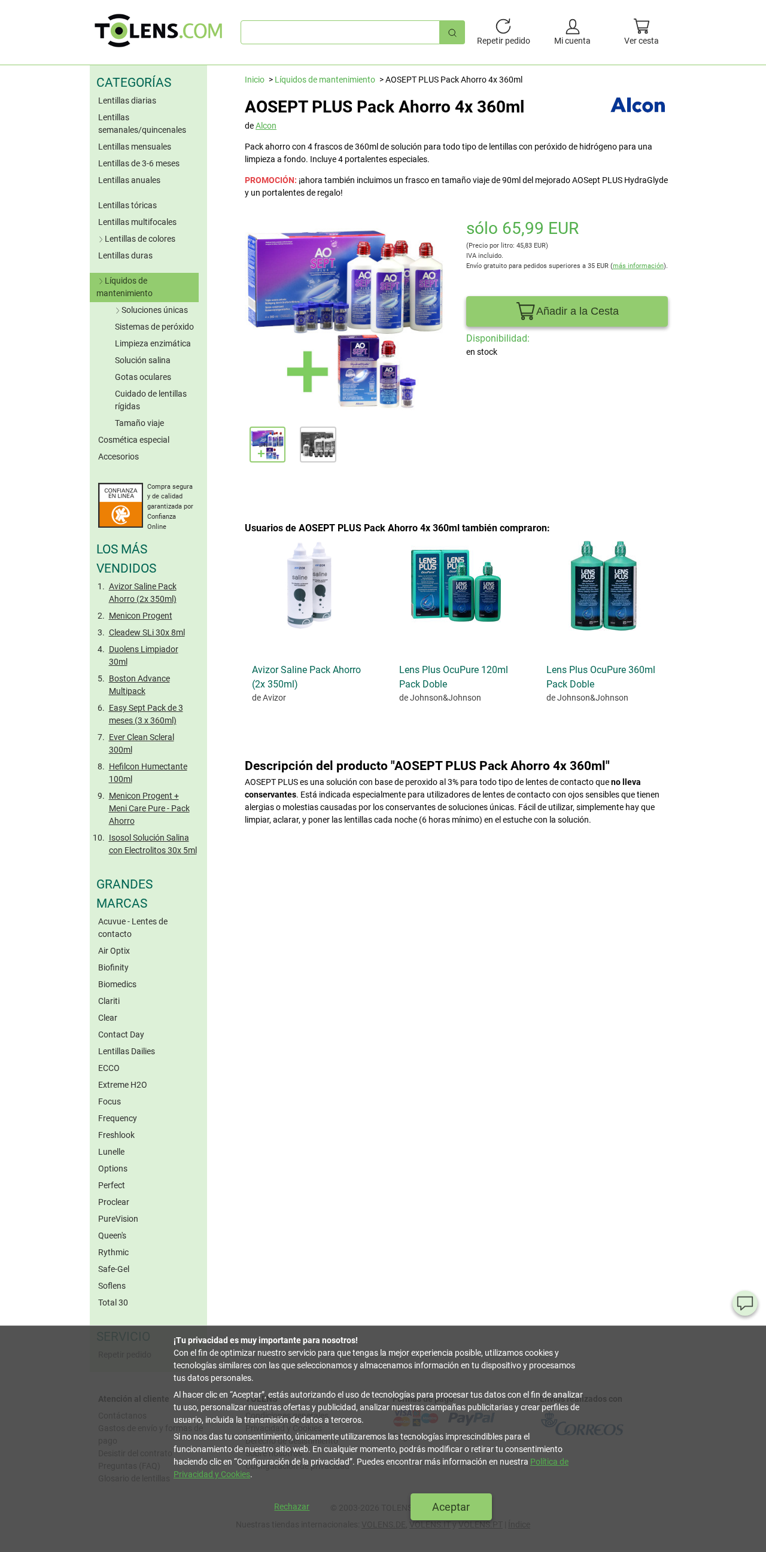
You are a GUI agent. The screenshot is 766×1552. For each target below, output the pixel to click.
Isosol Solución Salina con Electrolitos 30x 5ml (153, 844)
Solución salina (143, 360)
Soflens (112, 1286)
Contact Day (121, 1034)
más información (638, 266)
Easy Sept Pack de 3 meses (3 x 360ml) (146, 714)
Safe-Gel (113, 1269)
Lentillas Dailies (126, 1051)
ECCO (109, 1068)
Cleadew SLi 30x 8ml (147, 632)
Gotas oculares (143, 377)
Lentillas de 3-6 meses (139, 163)
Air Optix (114, 950)
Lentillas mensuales (134, 146)
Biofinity (113, 967)
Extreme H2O (122, 1085)
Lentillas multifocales (137, 222)
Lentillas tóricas (127, 205)
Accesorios (118, 456)
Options (112, 1168)
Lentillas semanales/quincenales (142, 123)
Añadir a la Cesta (577, 311)
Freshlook (116, 1135)
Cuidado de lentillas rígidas (151, 400)
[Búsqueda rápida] (452, 32)
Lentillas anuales (129, 180)
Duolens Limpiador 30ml (143, 655)
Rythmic (113, 1252)
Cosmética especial (133, 440)
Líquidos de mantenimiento (124, 287)
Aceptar (451, 1507)
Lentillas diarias (127, 100)
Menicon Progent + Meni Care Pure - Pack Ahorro (149, 808)
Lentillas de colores (140, 239)
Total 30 (113, 1302)
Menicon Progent (140, 615)
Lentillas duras (125, 255)
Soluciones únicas (154, 310)
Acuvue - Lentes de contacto (133, 928)
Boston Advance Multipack (139, 685)
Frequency (117, 1118)
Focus (109, 1101)
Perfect (111, 1185)
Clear (107, 1018)
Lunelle (111, 1152)
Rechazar (291, 1506)
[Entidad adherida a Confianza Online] (120, 524)
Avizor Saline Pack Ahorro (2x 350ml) (143, 593)
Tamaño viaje (139, 423)
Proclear (113, 1202)
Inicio (255, 79)
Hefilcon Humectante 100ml (148, 773)
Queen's (112, 1235)
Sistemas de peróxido (154, 326)
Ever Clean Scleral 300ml (141, 743)
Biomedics (117, 984)
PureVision (118, 1219)
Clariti (109, 1001)
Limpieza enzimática (153, 343)
